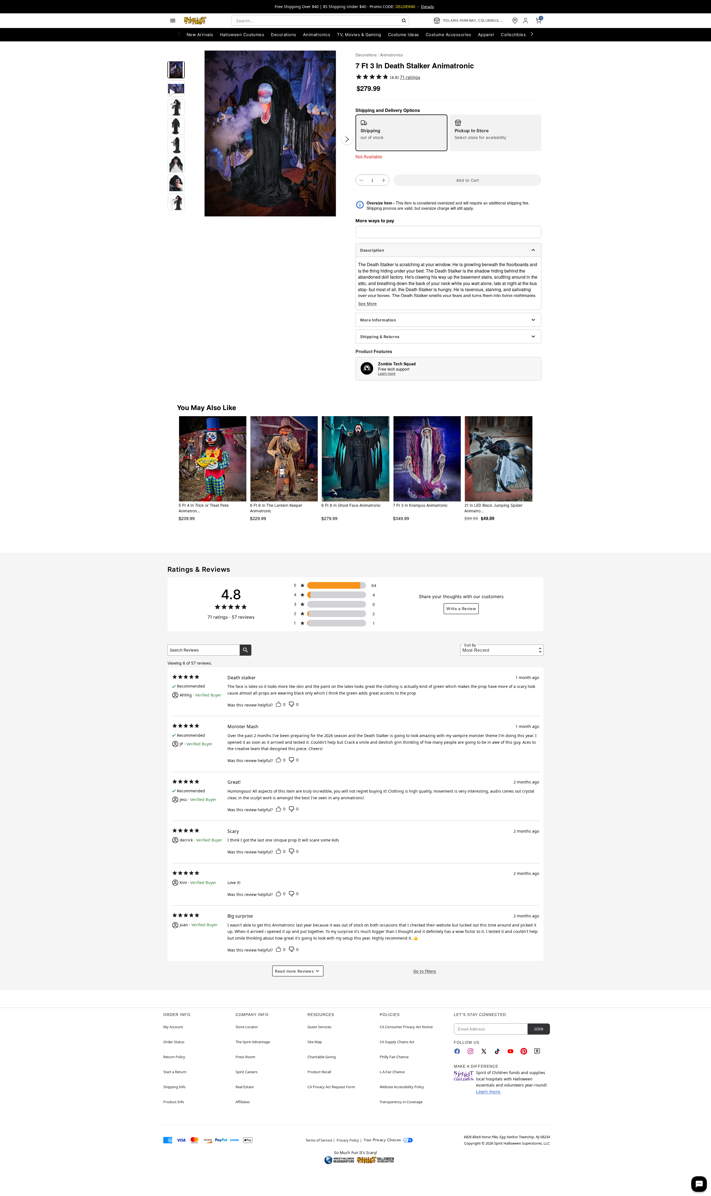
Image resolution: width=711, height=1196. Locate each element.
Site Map (314, 1041)
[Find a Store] (515, 21)
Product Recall (319, 1071)
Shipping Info (174, 1086)
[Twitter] (483, 1051)
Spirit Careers (246, 1071)
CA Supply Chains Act (397, 1041)
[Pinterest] (523, 1051)
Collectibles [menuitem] (513, 34)
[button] (270, 133)
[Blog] (537, 1051)
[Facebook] (457, 1051)
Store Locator (247, 1026)
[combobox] (320, 21)
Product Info (173, 1101)
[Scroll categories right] (532, 33)
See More (367, 303)
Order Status (173, 1041)
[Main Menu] (173, 21)
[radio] (401, 132)
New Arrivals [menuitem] (200, 34)
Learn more (386, 373)
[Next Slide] (347, 139)
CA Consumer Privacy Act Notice (406, 1026)
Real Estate (245, 1086)
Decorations (366, 54)
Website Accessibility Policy (402, 1086)
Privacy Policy (348, 1140)
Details (427, 6)
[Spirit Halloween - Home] (195, 20)
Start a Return (174, 1071)
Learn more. (488, 1091)
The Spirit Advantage (253, 1041)
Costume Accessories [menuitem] (448, 34)
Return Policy (174, 1056)
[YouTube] (510, 1051)
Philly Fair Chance (394, 1056)
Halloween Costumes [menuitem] (242, 34)
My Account (173, 1026)
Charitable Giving (321, 1056)
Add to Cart (467, 180)
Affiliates (243, 1101)
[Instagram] (470, 1051)
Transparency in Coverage (401, 1101)
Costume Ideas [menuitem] (403, 34)
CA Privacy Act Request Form (331, 1086)
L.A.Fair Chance (392, 1071)
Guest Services (319, 1026)
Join (538, 1029)
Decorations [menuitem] (283, 34)
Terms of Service (319, 1140)
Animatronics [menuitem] (317, 34)
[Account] (526, 21)
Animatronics (391, 54)
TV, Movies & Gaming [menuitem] (359, 34)
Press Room (245, 1056)
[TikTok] (497, 1051)
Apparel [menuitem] (486, 34)
